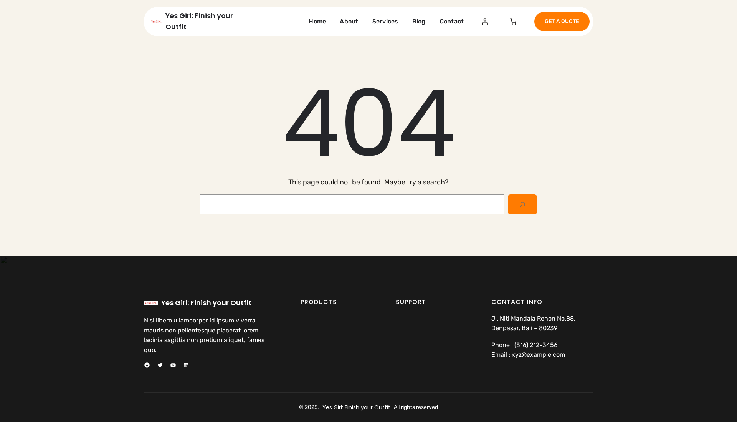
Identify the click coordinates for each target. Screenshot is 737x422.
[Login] (484, 21)
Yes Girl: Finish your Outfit (206, 302)
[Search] (522, 204)
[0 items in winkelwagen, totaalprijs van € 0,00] (513, 21)
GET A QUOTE (562, 21)
